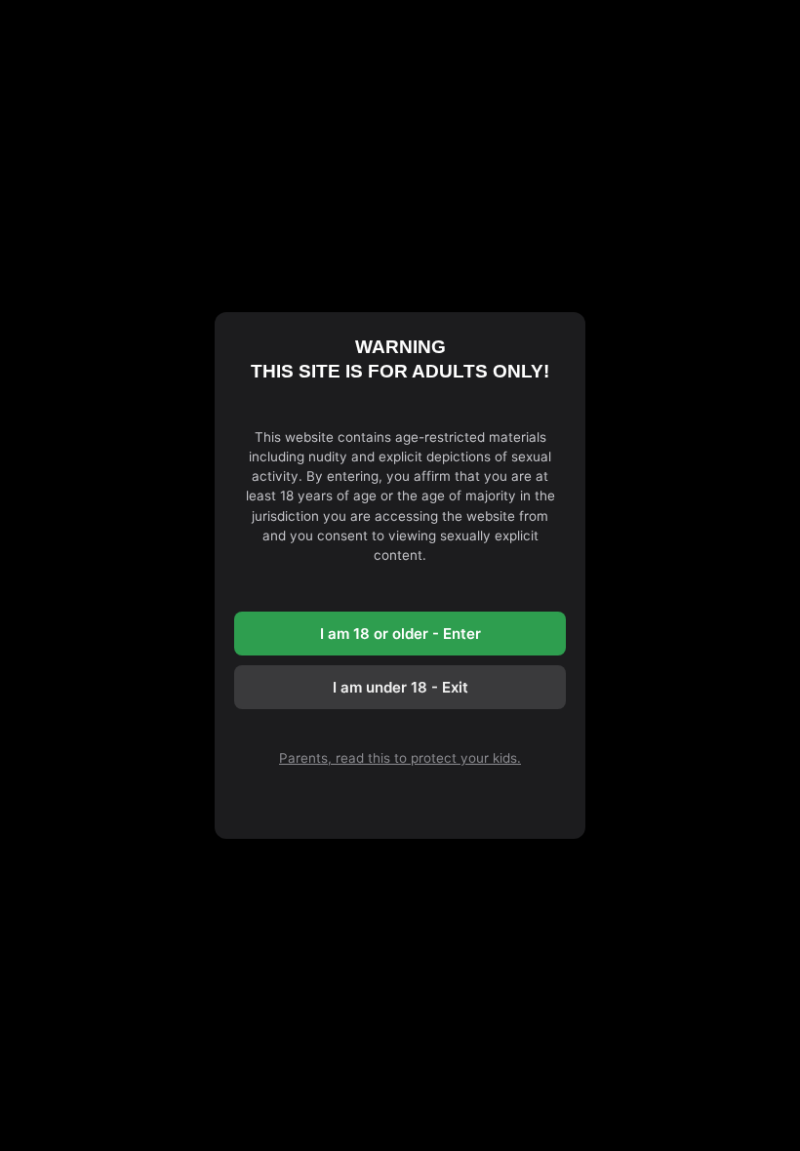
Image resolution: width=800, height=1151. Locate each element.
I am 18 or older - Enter (400, 633)
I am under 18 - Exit (400, 687)
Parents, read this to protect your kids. (400, 758)
